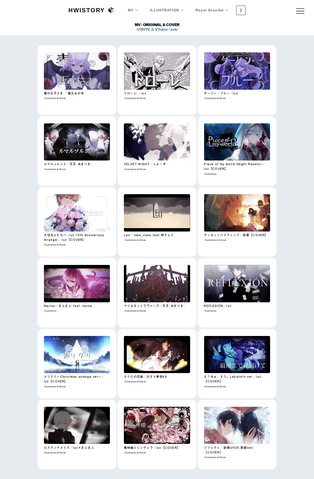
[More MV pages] (136, 10)
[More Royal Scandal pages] (226, 10)
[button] (77, 70)
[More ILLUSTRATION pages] (182, 10)
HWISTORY (86, 10)
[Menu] (300, 11)
